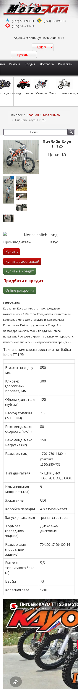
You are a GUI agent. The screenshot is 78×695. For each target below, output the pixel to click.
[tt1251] (9, 180)
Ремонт (14, 64)
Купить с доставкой (22, 261)
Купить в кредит (19, 271)
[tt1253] (9, 194)
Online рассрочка (19, 290)
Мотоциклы (51, 115)
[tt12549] (22, 187)
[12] (9, 218)
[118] (22, 207)
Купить (11, 251)
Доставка (47, 64)
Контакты (65, 64)
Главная (33, 115)
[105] (22, 196)
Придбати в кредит (23, 280)
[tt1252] (22, 180)
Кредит (30, 64)
